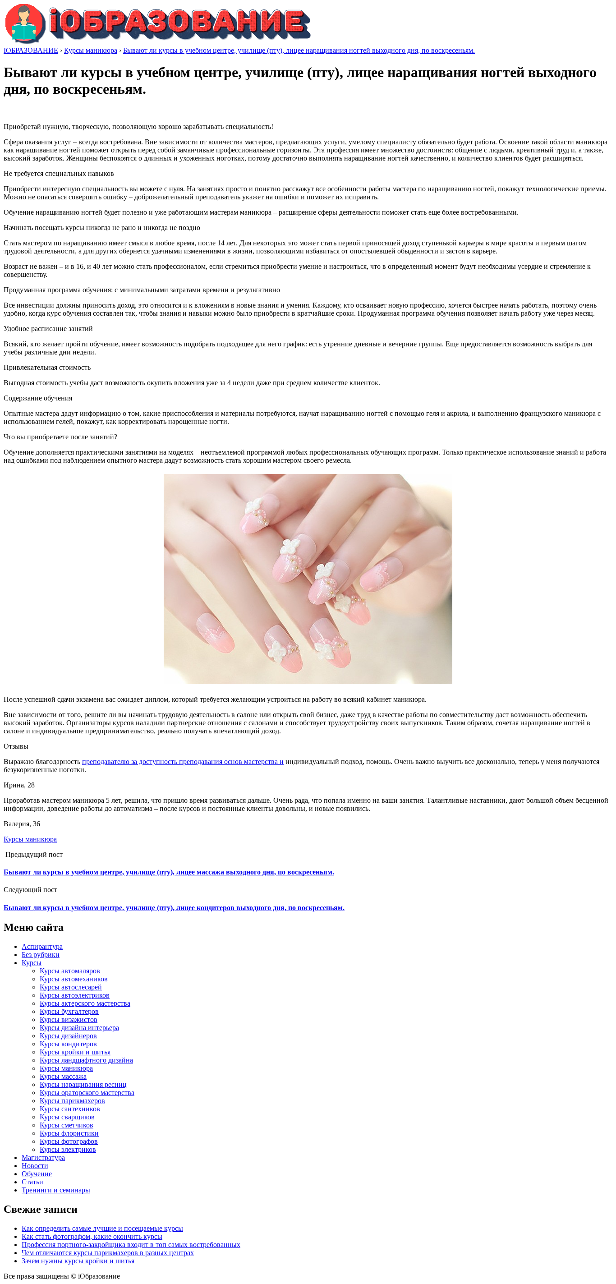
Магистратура (43, 1157)
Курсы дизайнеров (68, 1036)
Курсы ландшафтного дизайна (86, 1060)
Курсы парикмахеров (72, 1101)
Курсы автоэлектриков (75, 995)
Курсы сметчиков (66, 1125)
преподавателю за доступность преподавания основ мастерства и (183, 761)
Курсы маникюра (30, 839)
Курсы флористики (69, 1133)
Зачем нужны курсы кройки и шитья (78, 1261)
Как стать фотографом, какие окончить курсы (92, 1236)
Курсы (31, 962)
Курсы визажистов (68, 1019)
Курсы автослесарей (71, 987)
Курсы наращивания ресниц (83, 1084)
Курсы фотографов (69, 1141)
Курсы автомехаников (74, 979)
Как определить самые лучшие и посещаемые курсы (102, 1228)
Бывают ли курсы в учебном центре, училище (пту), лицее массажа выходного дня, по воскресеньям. (169, 872)
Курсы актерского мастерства (85, 1003)
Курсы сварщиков (67, 1117)
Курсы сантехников (70, 1109)
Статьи (32, 1182)
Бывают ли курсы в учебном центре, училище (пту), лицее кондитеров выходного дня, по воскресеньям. (174, 907)
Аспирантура (42, 946)
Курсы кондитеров (68, 1044)
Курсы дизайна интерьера (79, 1027)
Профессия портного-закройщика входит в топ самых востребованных (131, 1244)
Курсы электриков (68, 1149)
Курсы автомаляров (70, 971)
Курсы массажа (63, 1076)
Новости (35, 1165)
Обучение (37, 1174)
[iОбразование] (158, 42)
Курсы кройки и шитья (75, 1052)
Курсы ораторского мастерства (87, 1092)
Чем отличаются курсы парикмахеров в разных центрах (108, 1252)
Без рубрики (41, 954)
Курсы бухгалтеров (69, 1011)
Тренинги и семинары (56, 1190)
